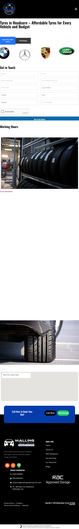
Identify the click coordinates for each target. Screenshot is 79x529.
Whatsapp (63, 413)
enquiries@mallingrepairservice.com (26, 482)
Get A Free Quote (39, 119)
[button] (58, 9)
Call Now (50, 413)
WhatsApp (23, 41)
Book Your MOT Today (7, 41)
